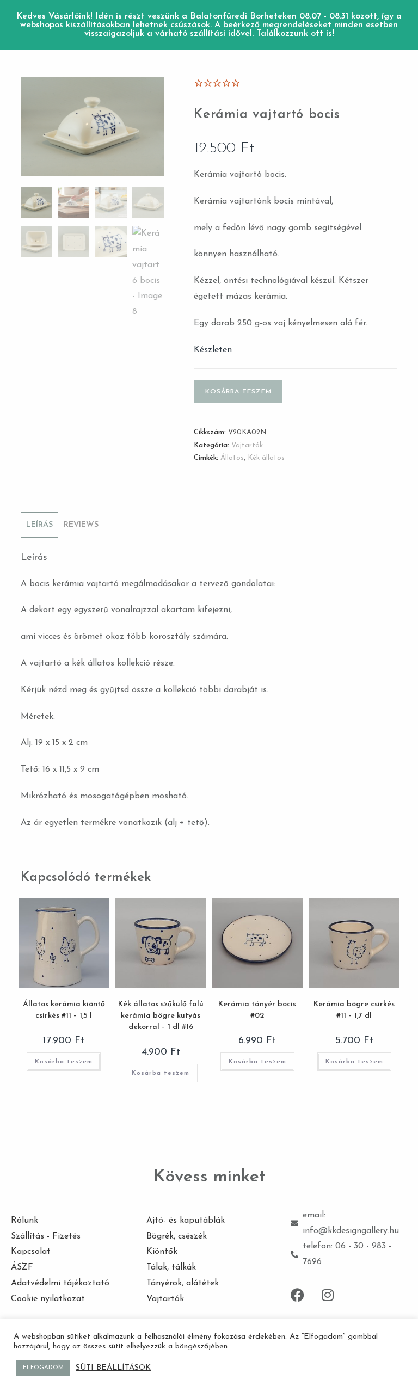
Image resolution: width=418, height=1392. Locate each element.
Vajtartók (247, 445)
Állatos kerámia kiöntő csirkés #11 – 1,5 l (64, 1010)
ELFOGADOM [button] (43, 1368)
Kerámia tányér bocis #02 (257, 1010)
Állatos (232, 457)
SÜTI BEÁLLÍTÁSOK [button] (113, 1368)
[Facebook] (297, 1294)
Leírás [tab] (39, 525)
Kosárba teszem (238, 392)
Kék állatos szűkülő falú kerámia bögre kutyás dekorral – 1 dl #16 (161, 1015)
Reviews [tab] (81, 525)
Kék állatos (266, 457)
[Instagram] (327, 1294)
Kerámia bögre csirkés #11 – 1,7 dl (354, 1010)
